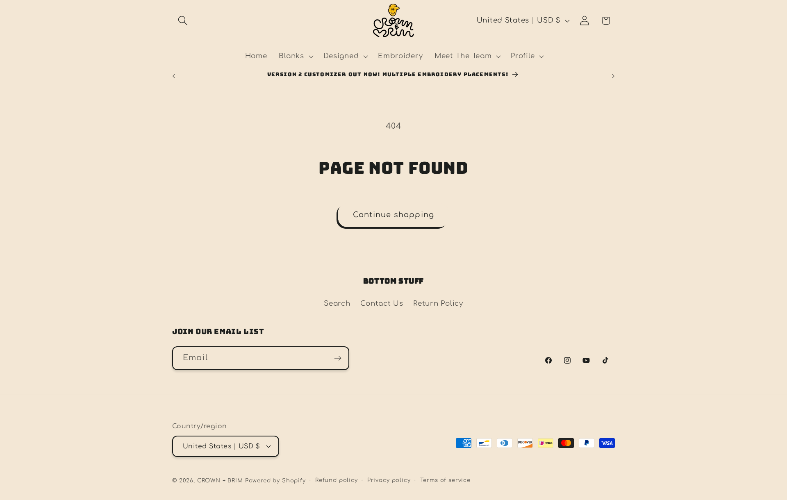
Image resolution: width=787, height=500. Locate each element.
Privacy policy (389, 480)
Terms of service (445, 480)
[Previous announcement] (174, 75)
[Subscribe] (337, 358)
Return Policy (438, 303)
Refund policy (336, 480)
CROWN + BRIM (220, 480)
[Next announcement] (613, 75)
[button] (183, 21)
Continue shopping (393, 215)
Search (337, 303)
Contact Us (381, 303)
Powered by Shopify (275, 480)
